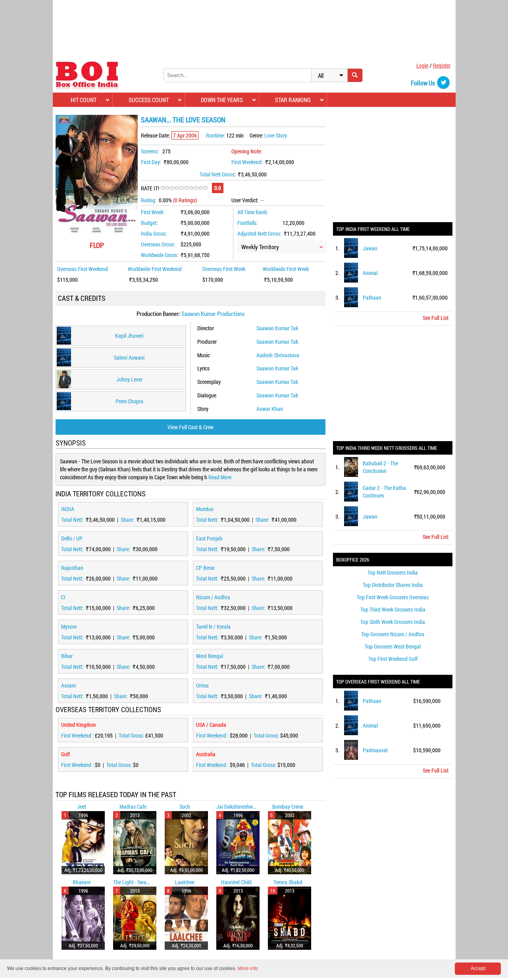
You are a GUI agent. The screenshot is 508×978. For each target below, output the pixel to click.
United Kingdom (78, 724)
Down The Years (222, 100)
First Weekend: (247, 162)
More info (248, 968)
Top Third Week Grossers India (392, 609)
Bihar (67, 656)
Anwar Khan (269, 409)
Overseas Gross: (158, 244)
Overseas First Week (223, 269)
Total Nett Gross (217, 174)
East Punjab (209, 538)
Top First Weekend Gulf (393, 658)
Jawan (370, 248)
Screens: (150, 151)
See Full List (435, 317)
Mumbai (205, 509)
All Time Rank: (252, 212)
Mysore (69, 626)
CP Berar (205, 567)
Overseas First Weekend (82, 269)
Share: (128, 519)
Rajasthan (72, 567)
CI (63, 597)
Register (441, 65)
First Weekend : (78, 735)
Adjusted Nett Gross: (259, 233)
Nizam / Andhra (213, 597)
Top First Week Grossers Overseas (393, 597)
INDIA (67, 509)
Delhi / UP (72, 538)
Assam (68, 685)
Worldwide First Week (286, 269)
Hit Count (83, 100)
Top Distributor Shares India (393, 585)
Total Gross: (132, 735)
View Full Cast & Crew (190, 427)
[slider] (184, 188)
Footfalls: (247, 223)
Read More (219, 477)
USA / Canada (211, 724)
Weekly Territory (260, 247)
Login (422, 65)
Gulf (65, 754)
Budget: (149, 223)
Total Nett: (73, 519)
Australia (206, 754)
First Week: (152, 212)
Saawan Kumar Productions (213, 314)
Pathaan (372, 297)
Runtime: (215, 135)
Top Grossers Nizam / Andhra (392, 634)
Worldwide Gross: (159, 255)
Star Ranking (293, 100)
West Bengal (209, 656)
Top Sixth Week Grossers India (392, 622)
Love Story (275, 135)
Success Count (149, 100)
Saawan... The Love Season (183, 119)
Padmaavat (375, 750)
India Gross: (154, 233)
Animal (370, 273)
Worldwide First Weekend (155, 269)
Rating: (148, 200)
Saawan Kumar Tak (277, 328)
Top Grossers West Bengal (393, 646)
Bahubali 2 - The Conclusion (380, 466)
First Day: (151, 162)
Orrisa (202, 685)
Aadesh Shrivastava (277, 355)
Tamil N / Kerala (213, 626)
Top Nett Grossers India (393, 572)
